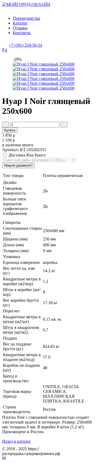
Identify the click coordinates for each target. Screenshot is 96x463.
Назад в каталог (16, 441)
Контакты (22, 32)
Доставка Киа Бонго (26, 155)
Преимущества (26, 18)
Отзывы (20, 28)
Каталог (20, 23)
